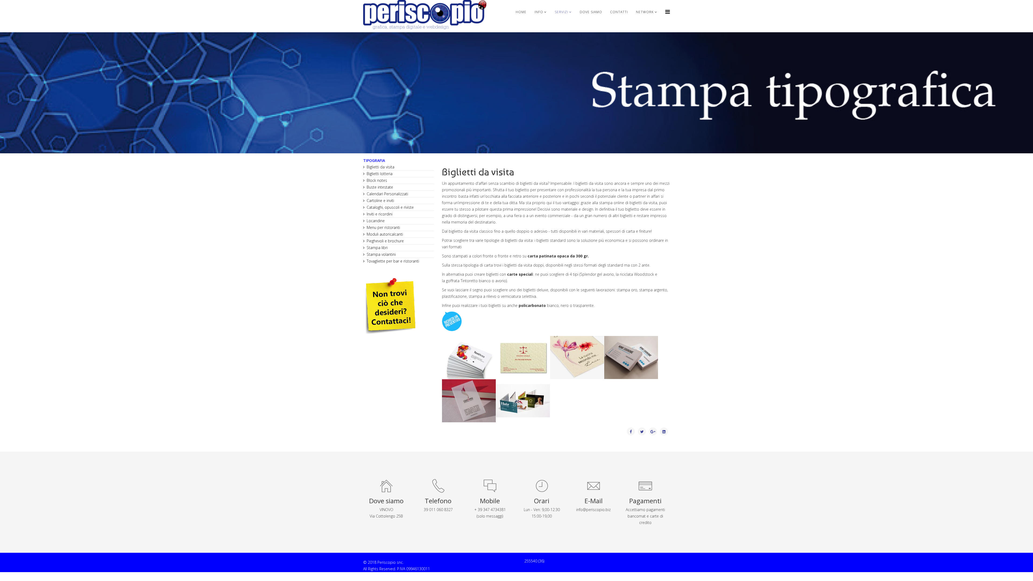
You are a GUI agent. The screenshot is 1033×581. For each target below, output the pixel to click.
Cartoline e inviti (380, 200)
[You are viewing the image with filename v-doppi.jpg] (523, 400)
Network (645, 12)
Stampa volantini (381, 254)
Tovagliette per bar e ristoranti (393, 261)
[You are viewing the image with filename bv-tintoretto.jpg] (523, 357)
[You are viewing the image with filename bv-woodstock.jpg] (577, 357)
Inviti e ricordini (379, 214)
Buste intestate (380, 187)
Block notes (377, 180)
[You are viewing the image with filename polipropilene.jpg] (469, 400)
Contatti (619, 12)
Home (521, 12)
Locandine (376, 220)
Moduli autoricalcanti (385, 234)
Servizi (561, 12)
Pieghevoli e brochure (385, 240)
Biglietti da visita (380, 166)
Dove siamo (591, 12)
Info (539, 12)
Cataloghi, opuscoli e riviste (390, 207)
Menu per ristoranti (383, 227)
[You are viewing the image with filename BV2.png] (469, 357)
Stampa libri (377, 247)
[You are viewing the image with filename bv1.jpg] (631, 357)
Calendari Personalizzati (387, 193)
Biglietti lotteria (379, 173)
